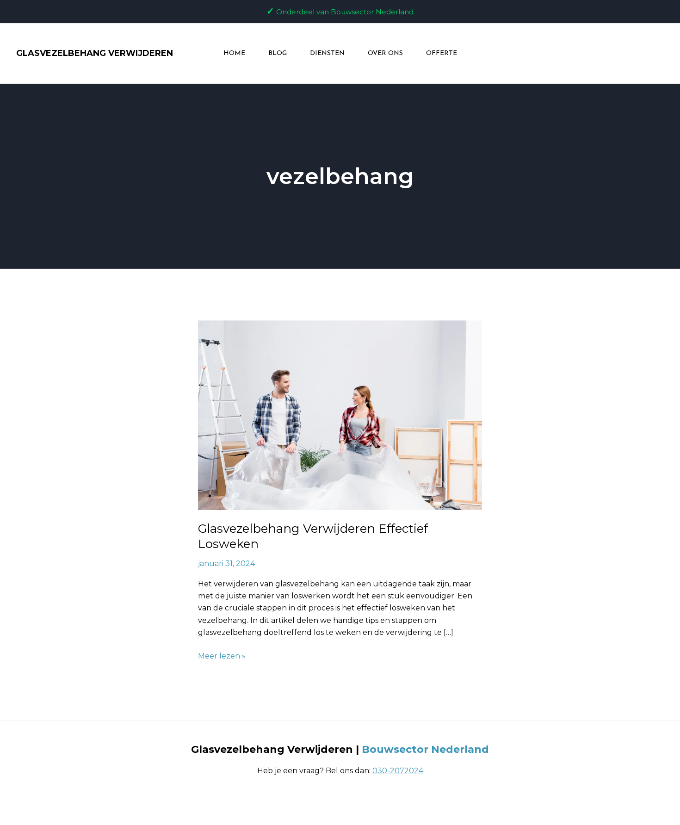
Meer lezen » (222, 655)
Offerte (441, 53)
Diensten (327, 53)
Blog (277, 53)
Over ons (385, 53)
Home (234, 53)
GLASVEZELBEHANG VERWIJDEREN (94, 53)
